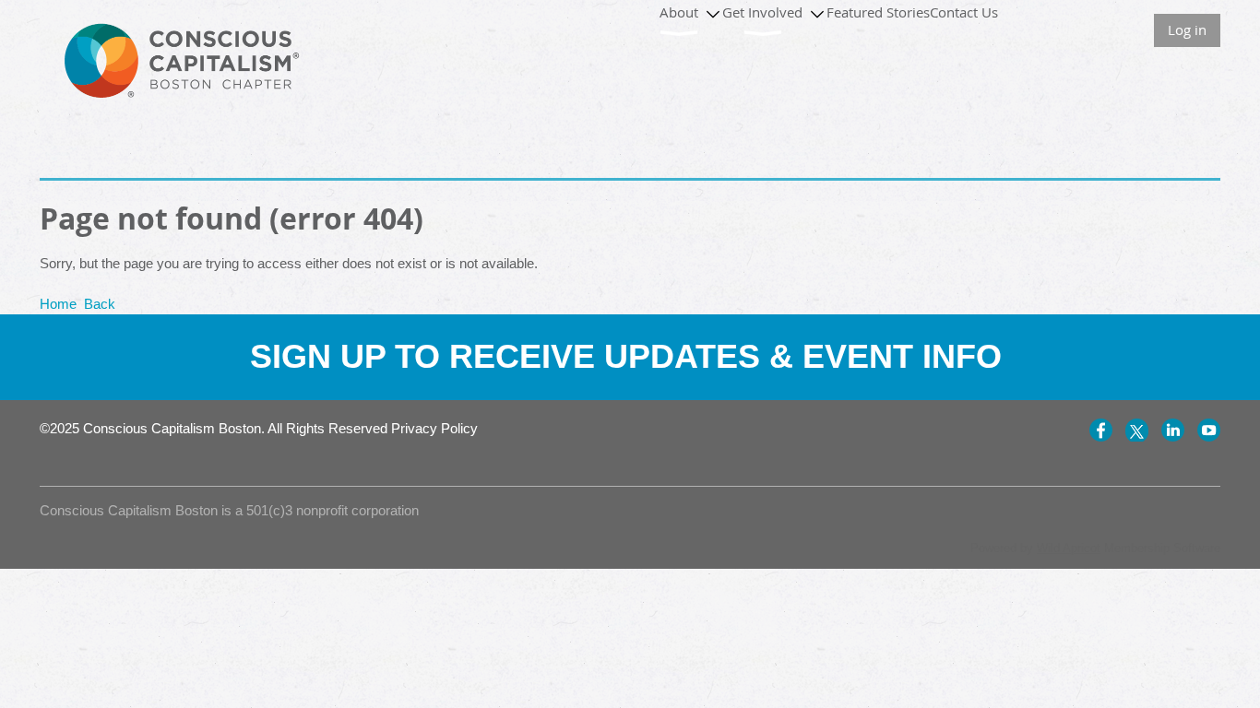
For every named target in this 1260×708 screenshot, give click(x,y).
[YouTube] (1208, 430)
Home (58, 304)
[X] (1136, 430)
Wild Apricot (1068, 548)
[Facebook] (1100, 430)
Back (99, 304)
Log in (1187, 29)
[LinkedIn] (1172, 430)
